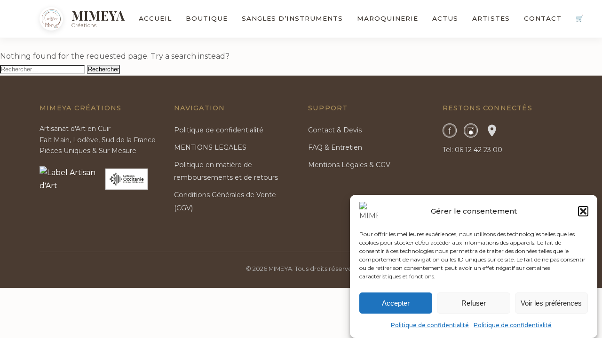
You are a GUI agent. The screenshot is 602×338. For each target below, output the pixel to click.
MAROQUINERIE (387, 18)
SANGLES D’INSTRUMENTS (292, 18)
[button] (583, 211)
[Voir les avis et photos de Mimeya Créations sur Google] (492, 130)
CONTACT (543, 18)
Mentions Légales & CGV (349, 165)
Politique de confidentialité (430, 325)
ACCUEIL (155, 18)
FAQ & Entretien (335, 147)
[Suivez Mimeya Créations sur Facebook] (450, 130)
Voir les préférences (551, 303)
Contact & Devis (335, 130)
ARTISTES (491, 18)
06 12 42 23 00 (478, 150)
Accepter (396, 303)
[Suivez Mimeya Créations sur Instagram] (471, 130)
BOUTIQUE (207, 18)
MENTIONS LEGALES (210, 147)
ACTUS (445, 18)
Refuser (473, 303)
